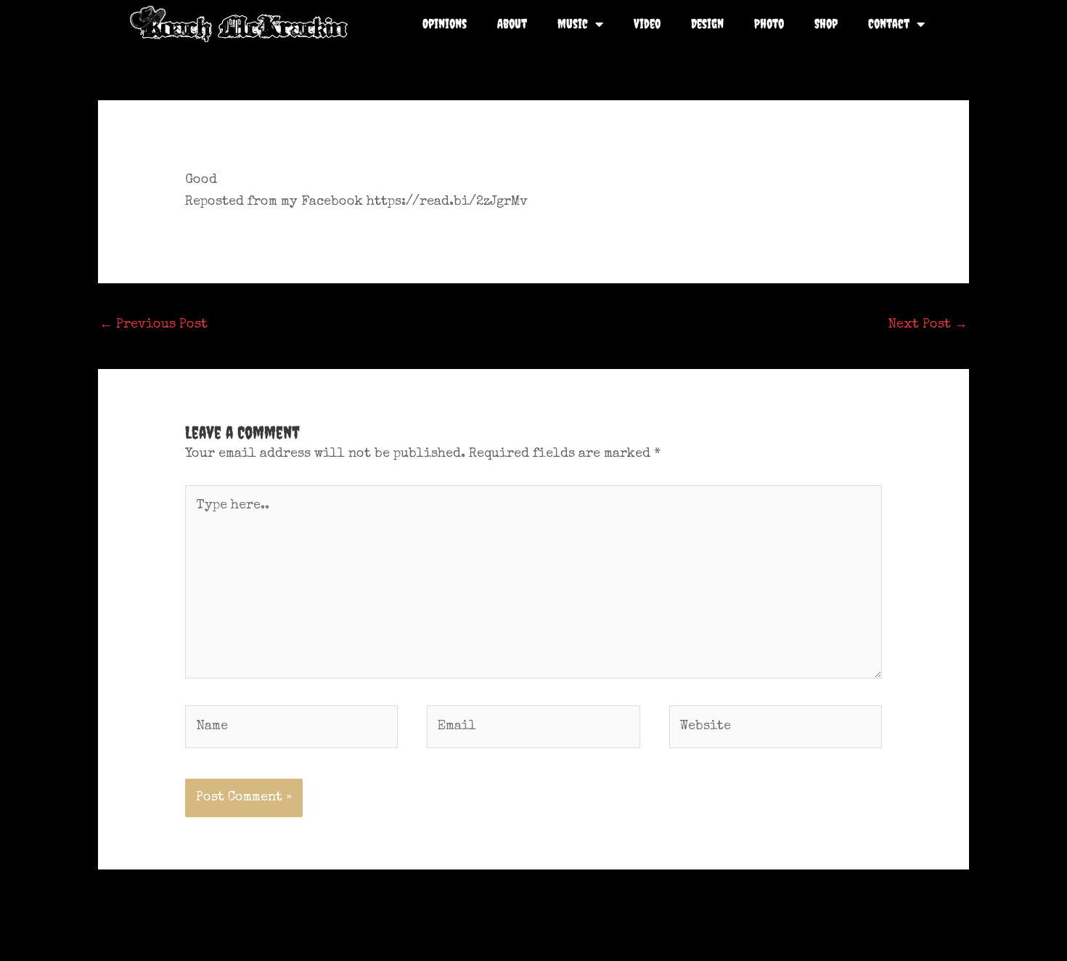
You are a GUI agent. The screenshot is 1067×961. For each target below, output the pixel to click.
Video (647, 23)
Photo (769, 23)
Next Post (928, 324)
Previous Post (153, 324)
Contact (888, 23)
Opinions (444, 23)
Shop (826, 23)
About (512, 23)
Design (707, 23)
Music (572, 23)
